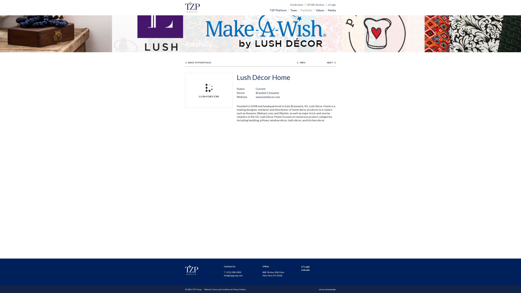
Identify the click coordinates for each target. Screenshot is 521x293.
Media (332, 10)
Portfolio (306, 10)
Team (293, 10)
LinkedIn (305, 270)
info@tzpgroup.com (233, 275)
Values (320, 10)
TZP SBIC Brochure (315, 5)
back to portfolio (199, 62)
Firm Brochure (296, 5)
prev (302, 62)
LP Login (332, 5)
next (330, 62)
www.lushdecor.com (268, 96)
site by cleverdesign (327, 289)
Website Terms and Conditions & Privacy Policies (225, 289)
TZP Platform (278, 10)
